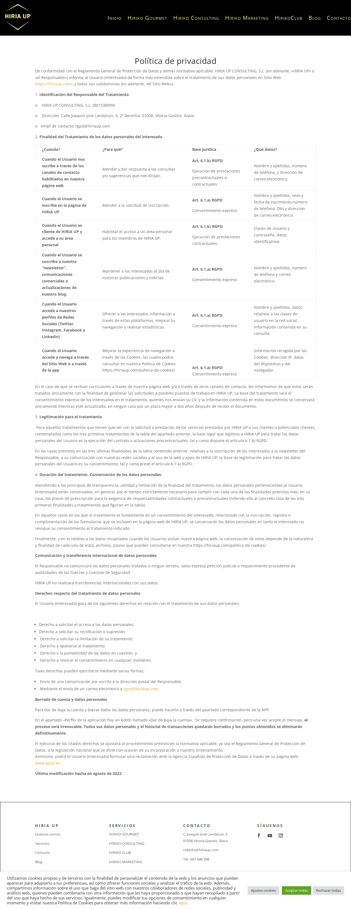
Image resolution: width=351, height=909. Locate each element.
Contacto (339, 17)
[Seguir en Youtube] (269, 835)
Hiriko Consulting (196, 17)
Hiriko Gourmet (147, 17)
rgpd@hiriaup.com (140, 688)
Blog (314, 17)
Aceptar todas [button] (296, 890)
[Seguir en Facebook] (258, 835)
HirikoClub (288, 17)
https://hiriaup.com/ (53, 83)
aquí (183, 902)
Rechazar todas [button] (328, 890)
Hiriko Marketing (247, 17)
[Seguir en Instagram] (280, 835)
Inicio (114, 17)
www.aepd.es (47, 763)
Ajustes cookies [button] (263, 890)
